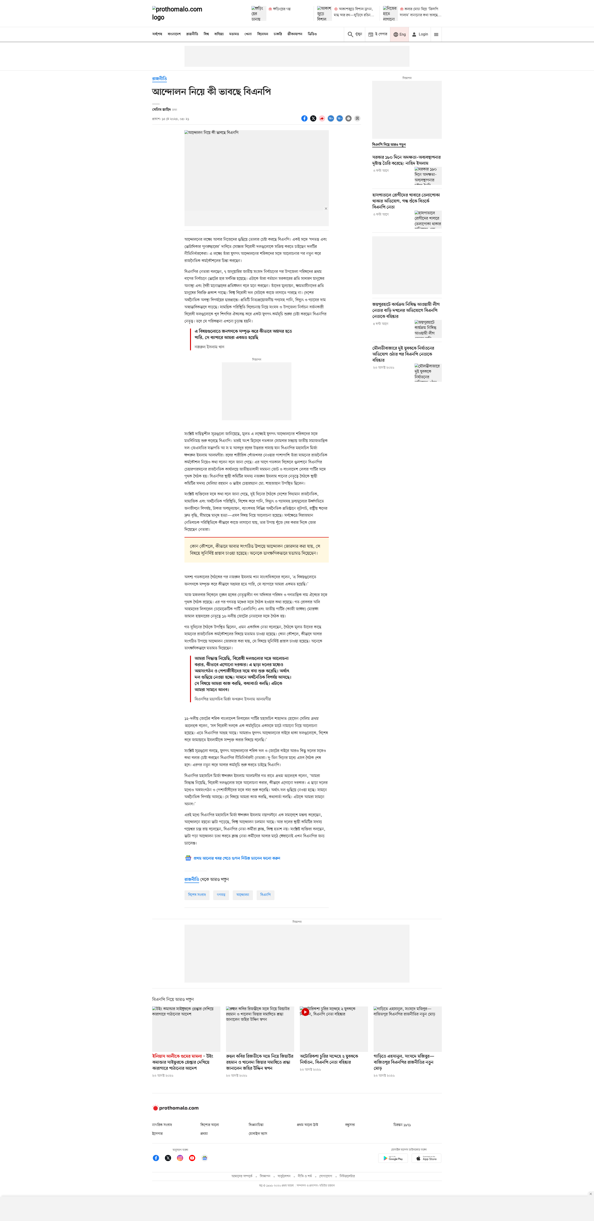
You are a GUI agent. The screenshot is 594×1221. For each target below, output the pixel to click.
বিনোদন (262, 34)
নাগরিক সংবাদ (162, 1125)
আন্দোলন (242, 895)
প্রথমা (204, 1133)
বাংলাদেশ (174, 34)
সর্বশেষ (157, 34)
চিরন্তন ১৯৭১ (402, 1125)
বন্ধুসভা (350, 1125)
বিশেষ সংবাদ (197, 895)
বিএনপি (265, 895)
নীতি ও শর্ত (305, 1176)
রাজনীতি (192, 34)
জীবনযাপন (294, 34)
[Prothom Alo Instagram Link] (182, 1158)
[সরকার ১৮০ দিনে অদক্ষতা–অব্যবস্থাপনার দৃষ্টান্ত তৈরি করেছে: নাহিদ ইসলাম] (428, 176)
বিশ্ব (206, 34)
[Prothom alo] (183, 13)
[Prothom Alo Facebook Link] (158, 1158)
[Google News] (204, 1159)
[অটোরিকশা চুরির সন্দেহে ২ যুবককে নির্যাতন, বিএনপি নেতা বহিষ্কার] (334, 1029)
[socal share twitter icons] (314, 121)
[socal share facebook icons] (305, 121)
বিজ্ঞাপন (265, 1176)
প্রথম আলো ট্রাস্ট (307, 1125)
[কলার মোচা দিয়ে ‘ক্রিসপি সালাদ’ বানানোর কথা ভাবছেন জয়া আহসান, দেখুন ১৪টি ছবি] (390, 13)
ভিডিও (312, 34)
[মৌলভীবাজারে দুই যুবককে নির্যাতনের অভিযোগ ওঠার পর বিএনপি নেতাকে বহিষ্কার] (428, 373)
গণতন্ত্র (221, 895)
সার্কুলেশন (284, 1176)
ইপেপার (157, 1133)
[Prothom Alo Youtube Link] (194, 1158)
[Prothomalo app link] (393, 1159)
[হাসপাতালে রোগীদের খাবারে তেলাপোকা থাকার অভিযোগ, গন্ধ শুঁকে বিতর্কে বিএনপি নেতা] (428, 220)
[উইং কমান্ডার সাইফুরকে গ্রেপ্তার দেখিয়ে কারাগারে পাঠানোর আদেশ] (186, 1029)
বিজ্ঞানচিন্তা (256, 1125)
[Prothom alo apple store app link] (426, 1159)
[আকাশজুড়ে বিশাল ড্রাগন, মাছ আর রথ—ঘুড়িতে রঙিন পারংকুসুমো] (324, 13)
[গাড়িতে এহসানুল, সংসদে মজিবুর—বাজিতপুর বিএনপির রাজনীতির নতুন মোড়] (408, 1029)
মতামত (234, 34)
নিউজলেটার (347, 1176)
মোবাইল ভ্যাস (258, 1133)
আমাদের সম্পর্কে (242, 1176)
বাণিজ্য (219, 34)
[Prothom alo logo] (175, 1109)
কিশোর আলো (209, 1125)
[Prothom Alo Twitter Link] (170, 1158)
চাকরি (278, 34)
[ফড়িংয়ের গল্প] (259, 13)
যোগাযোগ (325, 1176)
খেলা (248, 34)
